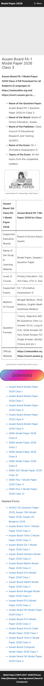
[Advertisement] (22, 31)
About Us (39, 678)
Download (22, 375)
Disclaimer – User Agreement (20, 678)
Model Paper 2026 (11, 3)
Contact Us (22, 682)
